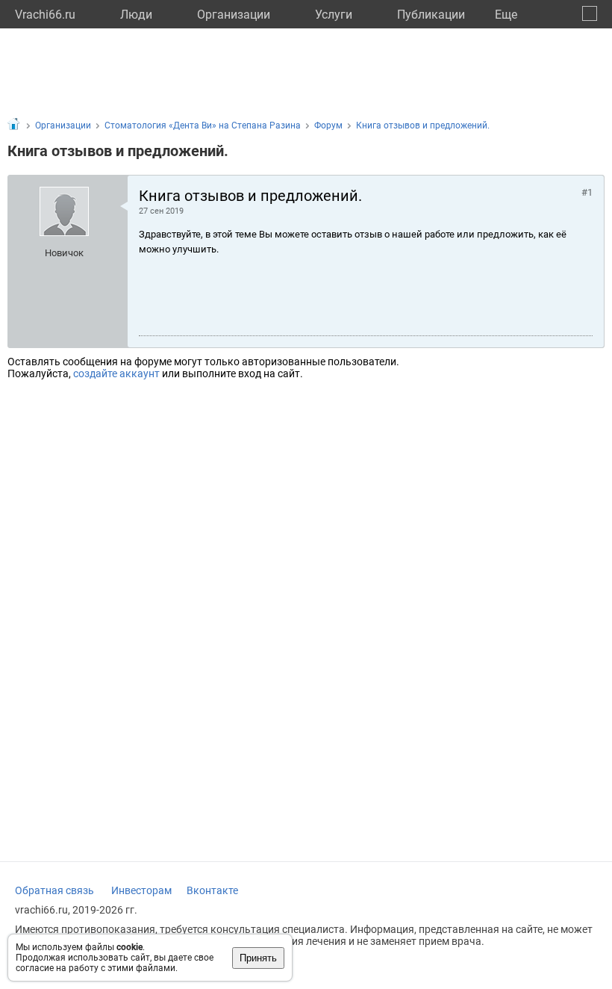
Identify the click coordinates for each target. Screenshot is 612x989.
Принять (258, 958)
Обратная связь (54, 890)
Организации (233, 14)
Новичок (64, 252)
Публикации (431, 14)
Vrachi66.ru (45, 14)
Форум (328, 125)
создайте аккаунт (116, 373)
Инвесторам (141, 890)
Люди (136, 14)
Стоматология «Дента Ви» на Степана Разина (202, 125)
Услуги (333, 14)
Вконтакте (212, 890)
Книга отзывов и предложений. (423, 125)
